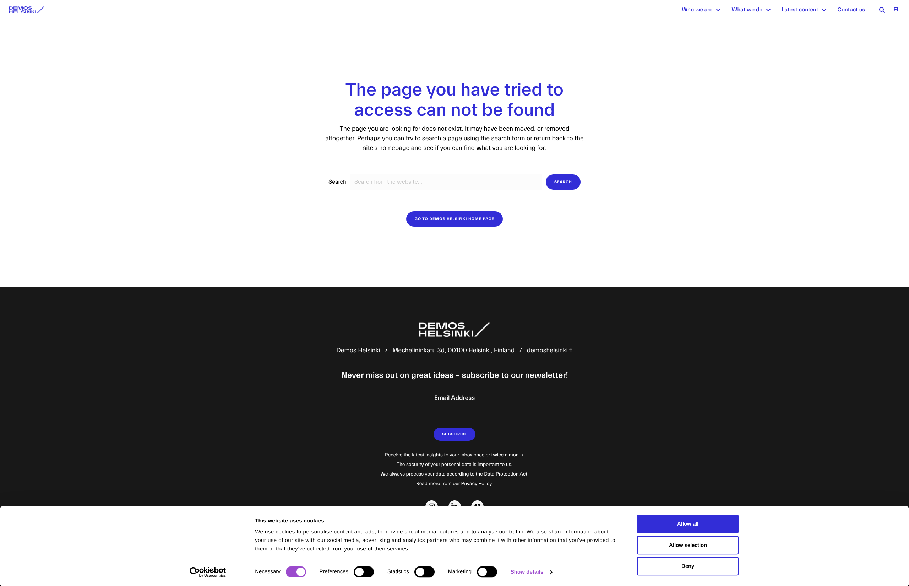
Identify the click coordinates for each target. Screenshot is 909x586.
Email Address (454, 398)
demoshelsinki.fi (550, 350)
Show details (527, 572)
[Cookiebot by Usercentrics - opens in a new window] (208, 572)
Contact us (851, 10)
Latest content (800, 10)
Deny (687, 566)
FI (895, 10)
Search (337, 182)
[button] (718, 10)
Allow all (687, 524)
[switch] (364, 571)
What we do (746, 10)
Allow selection (688, 545)
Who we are (697, 10)
